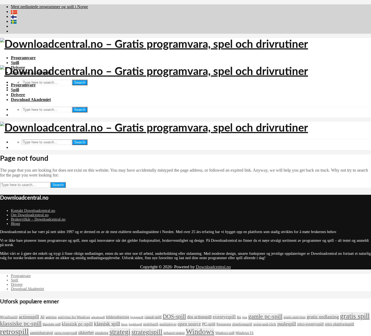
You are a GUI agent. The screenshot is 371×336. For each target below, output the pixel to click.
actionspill (29, 316)
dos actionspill (199, 317)
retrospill (14, 331)
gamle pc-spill (265, 316)
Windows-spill (224, 333)
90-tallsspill (9, 317)
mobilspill (150, 324)
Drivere (18, 94)
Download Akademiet (31, 99)
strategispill (146, 331)
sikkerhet (86, 332)
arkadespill (98, 317)
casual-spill (153, 317)
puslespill (286, 323)
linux (124, 324)
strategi (119, 332)
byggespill (136, 317)
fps (239, 317)
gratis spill (355, 316)
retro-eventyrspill (310, 324)
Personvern (223, 324)
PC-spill (208, 324)
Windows (200, 332)
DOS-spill (174, 316)
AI (42, 317)
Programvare (23, 57)
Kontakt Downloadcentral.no (33, 211)
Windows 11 (244, 333)
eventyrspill (224, 316)
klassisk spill (107, 323)
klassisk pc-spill (77, 323)
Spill (15, 62)
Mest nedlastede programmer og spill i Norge (49, 6)
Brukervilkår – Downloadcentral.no (38, 219)
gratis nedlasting (323, 316)
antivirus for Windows (74, 317)
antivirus (51, 317)
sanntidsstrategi (41, 333)
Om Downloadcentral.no (30, 215)
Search (79, 82)
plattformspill (242, 324)
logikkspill (135, 324)
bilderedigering (117, 317)
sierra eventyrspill (65, 333)
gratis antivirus (295, 317)
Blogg (15, 224)
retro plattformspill (339, 324)
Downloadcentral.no (213, 267)
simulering (101, 333)
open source (189, 323)
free (244, 317)
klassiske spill (52, 324)
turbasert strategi (174, 333)
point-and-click (264, 324)
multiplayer (168, 324)
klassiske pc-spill (21, 323)
